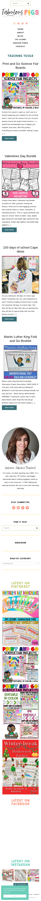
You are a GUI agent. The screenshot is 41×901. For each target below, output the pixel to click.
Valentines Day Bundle (20, 156)
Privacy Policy (30, 897)
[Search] (28, 3)
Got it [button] (14, 896)
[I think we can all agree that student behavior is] (8, 875)
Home (20, 29)
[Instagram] (14, 23)
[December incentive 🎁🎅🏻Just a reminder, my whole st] (20, 875)
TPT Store (20, 39)
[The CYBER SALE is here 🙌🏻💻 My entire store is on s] (33, 875)
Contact (20, 46)
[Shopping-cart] (27, 23)
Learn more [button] (6, 892)
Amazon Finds (20, 43)
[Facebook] (18, 23)
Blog (20, 36)
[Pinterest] (22, 23)
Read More (9, 138)
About (20, 33)
